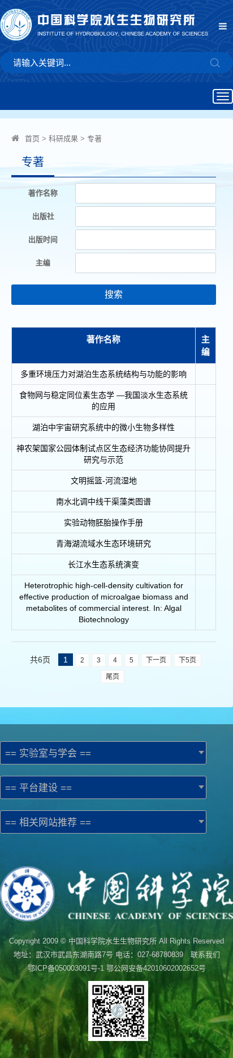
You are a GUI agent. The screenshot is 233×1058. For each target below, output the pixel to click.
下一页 (156, 660)
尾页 (112, 677)
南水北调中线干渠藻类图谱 (103, 501)
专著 (94, 138)
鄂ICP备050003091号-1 (66, 968)
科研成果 (63, 138)
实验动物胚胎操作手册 (103, 522)
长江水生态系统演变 (103, 564)
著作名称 (43, 193)
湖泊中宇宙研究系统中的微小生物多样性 (103, 427)
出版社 (43, 216)
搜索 (114, 294)
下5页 (187, 660)
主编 (43, 262)
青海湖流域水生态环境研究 (103, 543)
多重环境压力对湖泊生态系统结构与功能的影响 (103, 374)
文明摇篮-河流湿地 (104, 480)
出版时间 (43, 239)
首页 (32, 138)
